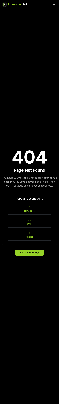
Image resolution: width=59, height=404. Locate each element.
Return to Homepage (29, 252)
